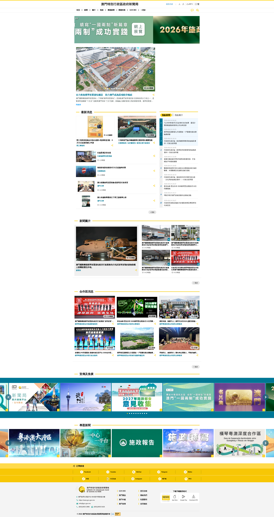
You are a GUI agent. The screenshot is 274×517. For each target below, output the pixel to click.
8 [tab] (142, 413)
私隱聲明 (143, 499)
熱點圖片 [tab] (179, 115)
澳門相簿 (122, 504)
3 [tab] (132, 413)
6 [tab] (138, 413)
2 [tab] (129, 413)
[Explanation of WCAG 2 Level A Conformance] (116, 514)
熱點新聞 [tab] (166, 115)
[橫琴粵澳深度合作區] (239, 443)
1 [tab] (127, 413)
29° (191, 4)
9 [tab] (144, 413)
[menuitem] (86, 10)
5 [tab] (136, 413)
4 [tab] (134, 413)
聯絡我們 (143, 495)
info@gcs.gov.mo (85, 503)
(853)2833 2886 (84, 507)
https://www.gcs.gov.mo (87, 500)
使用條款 (143, 504)
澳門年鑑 (122, 499)
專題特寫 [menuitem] (121, 10)
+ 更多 (152, 212)
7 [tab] (140, 413)
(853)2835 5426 (99, 507)
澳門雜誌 (122, 495)
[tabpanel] (137, 397)
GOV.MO (122, 491)
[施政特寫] (188, 443)
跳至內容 (169, 4)
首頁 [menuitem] (78, 10)
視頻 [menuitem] (101, 10)
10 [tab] (147, 413)
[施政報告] (137, 443)
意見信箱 (143, 491)
